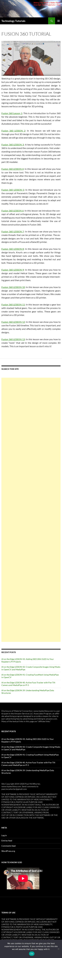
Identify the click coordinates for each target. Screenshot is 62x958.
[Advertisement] (31, 510)
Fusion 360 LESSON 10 (13, 287)
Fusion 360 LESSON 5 (12, 189)
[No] (58, 948)
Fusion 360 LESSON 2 (13, 130)
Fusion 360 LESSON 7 (12, 231)
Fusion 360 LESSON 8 (12, 248)
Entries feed (6, 840)
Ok (31, 953)
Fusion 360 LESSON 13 (13, 339)
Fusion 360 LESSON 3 (12, 144)
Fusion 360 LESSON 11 (13, 304)
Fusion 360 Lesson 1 (11, 113)
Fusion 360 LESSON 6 (12, 210)
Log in (4, 835)
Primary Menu (58, 20)
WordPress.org (8, 851)
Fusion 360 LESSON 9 (12, 269)
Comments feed (8, 846)
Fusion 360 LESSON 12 (13, 321)
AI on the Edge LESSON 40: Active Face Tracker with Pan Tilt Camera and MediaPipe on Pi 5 (28, 683)
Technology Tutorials (13, 20)
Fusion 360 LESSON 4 (12, 168)
